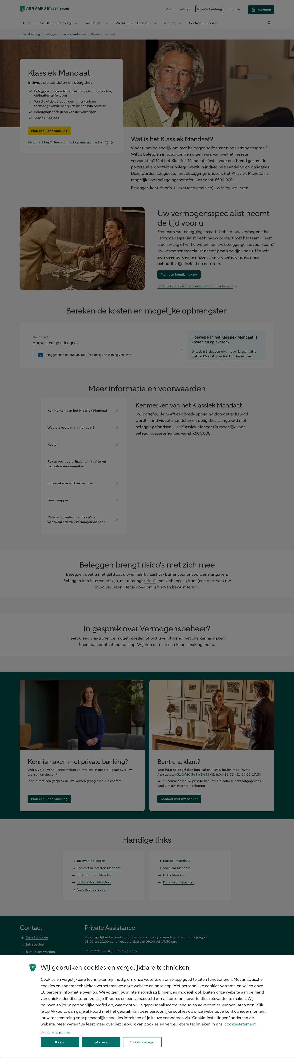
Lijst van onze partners (55, 1032)
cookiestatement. (241, 1024)
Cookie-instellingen (142, 1042)
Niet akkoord (101, 1042)
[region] (147, 1006)
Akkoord (59, 1042)
